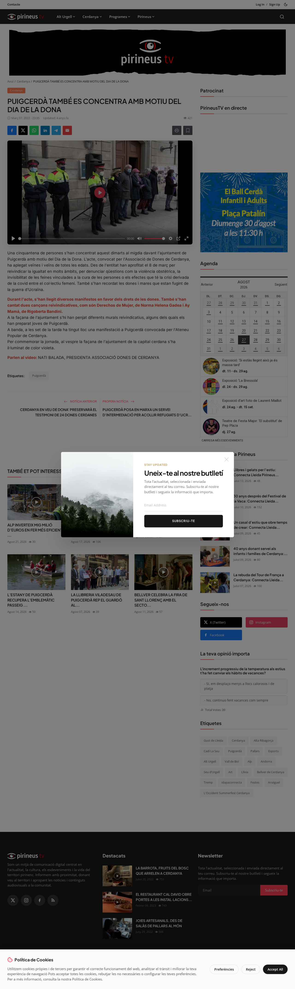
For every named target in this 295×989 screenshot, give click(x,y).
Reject (251, 969)
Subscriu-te (183, 521)
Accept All (275, 969)
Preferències (224, 969)
